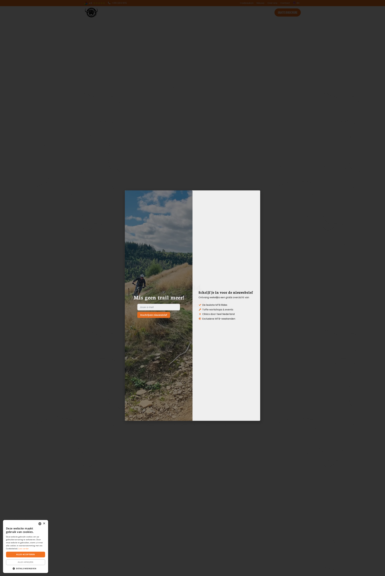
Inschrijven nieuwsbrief (153, 297)
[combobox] (39, 523)
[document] (192, 288)
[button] (25, 568)
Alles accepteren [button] (25, 554)
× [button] (44, 523)
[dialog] (25, 546)
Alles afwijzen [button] (25, 562)
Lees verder (23, 548)
